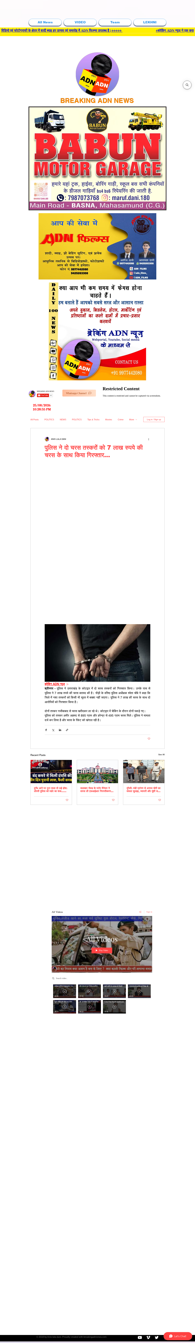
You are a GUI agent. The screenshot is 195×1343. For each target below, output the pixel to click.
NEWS (63, 419)
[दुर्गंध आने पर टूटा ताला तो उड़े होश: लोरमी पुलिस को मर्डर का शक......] (51, 771)
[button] (187, 85)
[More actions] (148, 439)
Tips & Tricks (93, 419)
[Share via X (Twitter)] (53, 730)
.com (104, 1337)
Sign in (149, 912)
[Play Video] (65, 991)
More (131, 419)
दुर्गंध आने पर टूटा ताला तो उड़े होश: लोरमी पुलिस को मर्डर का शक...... (50, 790)
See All (161, 754)
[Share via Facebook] (46, 730)
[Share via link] (67, 730)
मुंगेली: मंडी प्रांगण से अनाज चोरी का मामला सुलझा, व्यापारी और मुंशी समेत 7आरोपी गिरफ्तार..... (144, 790)
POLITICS (49, 419)
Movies (108, 419)
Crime (120, 419)
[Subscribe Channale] (139, 1337)
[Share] (140, 912)
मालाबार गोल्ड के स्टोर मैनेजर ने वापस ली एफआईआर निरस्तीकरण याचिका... (95, 790)
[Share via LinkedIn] (60, 730)
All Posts (34, 419)
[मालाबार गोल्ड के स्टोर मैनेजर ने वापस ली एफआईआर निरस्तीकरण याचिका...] (97, 771)
